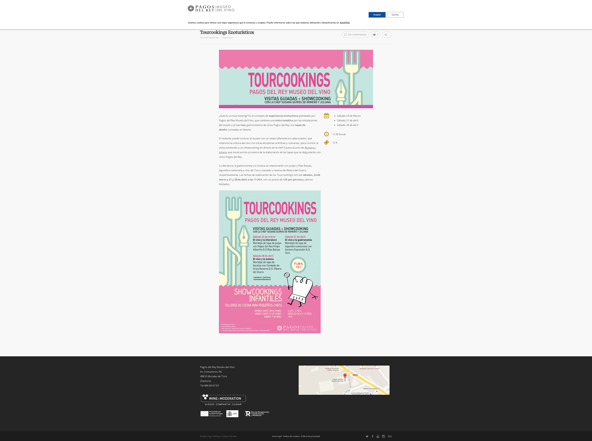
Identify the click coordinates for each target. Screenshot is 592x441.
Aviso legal (277, 436)
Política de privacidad (310, 436)
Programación (227, 37)
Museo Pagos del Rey (210, 37)
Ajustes (395, 14)
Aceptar (377, 14)
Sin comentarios (357, 34)
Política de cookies (291, 436)
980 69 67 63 (211, 385)
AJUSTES (344, 22)
